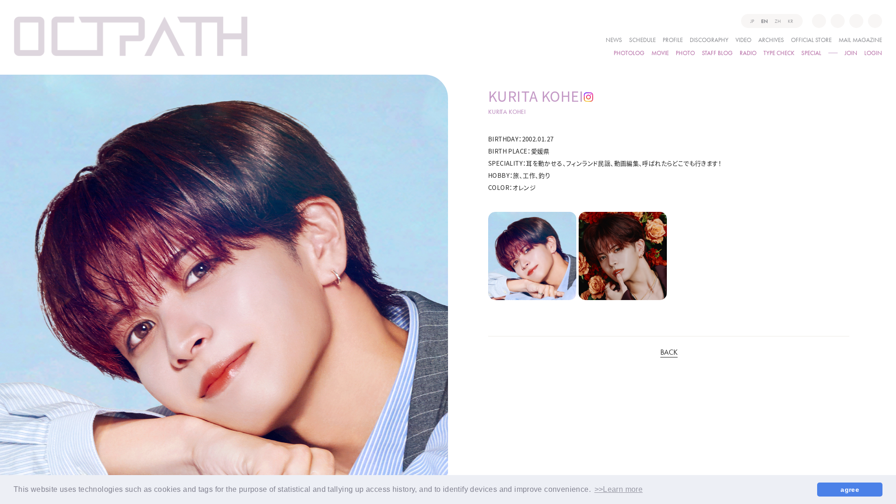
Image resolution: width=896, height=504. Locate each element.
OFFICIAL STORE (811, 39)
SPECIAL (811, 52)
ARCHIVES (771, 39)
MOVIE (660, 52)
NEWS (614, 39)
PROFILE (673, 39)
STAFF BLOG (717, 52)
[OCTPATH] (130, 36)
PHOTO (685, 52)
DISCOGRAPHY (709, 39)
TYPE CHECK (778, 52)
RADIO (748, 52)
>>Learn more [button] (619, 489)
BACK (669, 353)
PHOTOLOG (629, 52)
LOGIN (873, 52)
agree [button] (849, 489)
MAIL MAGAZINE (860, 39)
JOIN (851, 52)
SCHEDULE (642, 39)
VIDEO (743, 39)
